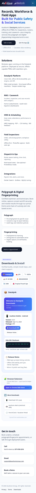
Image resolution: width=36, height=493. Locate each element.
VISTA (27, 274)
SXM (6, 284)
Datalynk (7, 274)
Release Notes (11, 332)
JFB (18, 274)
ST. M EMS (7, 279)
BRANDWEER (22, 279)
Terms (10, 489)
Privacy (4, 489)
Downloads (17, 489)
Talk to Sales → (9, 43)
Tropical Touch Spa (20, 284)
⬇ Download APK (13, 328)
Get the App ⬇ (24, 43)
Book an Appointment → (12, 249)
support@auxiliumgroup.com (14, 461)
